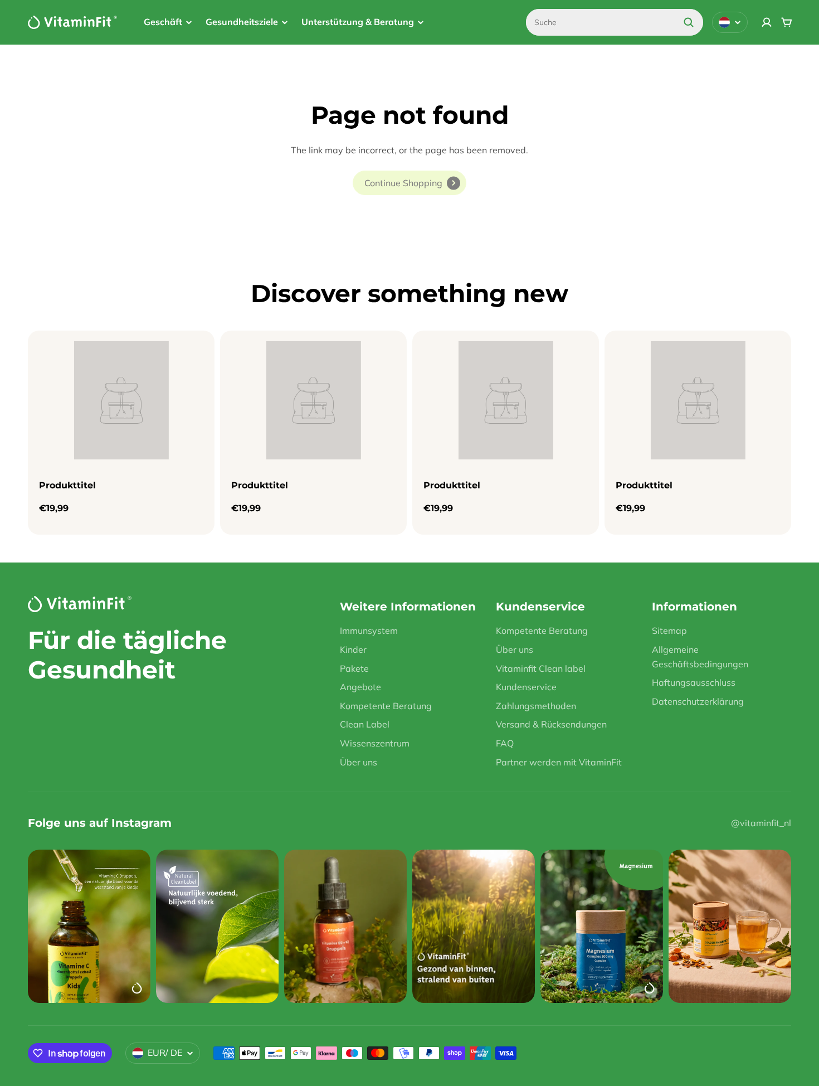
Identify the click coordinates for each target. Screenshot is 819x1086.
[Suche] (688, 22)
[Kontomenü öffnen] (767, 22)
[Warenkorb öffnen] (787, 22)
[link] (409, 183)
